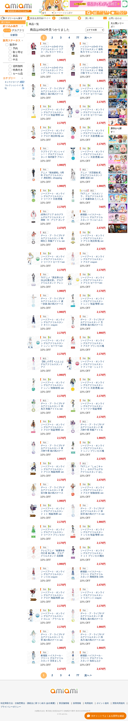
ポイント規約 (103, 703)
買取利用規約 (119, 703)
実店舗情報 (64, 703)
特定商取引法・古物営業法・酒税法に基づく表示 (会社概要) (28, 703)
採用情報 (77, 703)
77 (77, 37)
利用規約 (89, 703)
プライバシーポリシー (11, 707)
